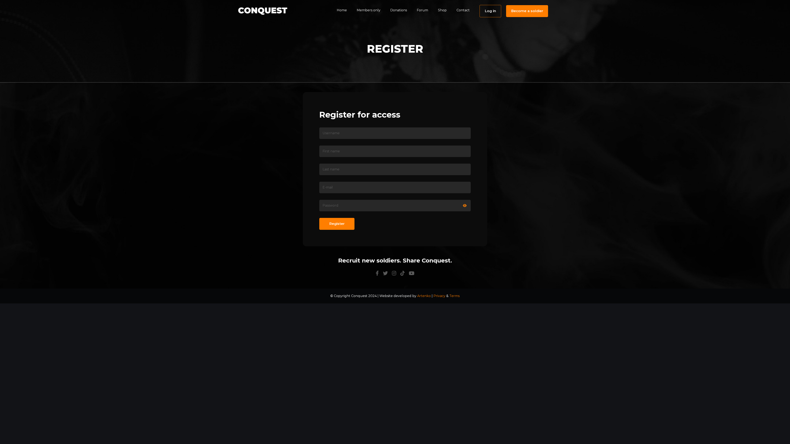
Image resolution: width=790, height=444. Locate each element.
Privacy (439, 296)
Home (342, 10)
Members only (368, 10)
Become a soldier (527, 11)
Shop (442, 10)
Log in (490, 11)
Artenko (424, 296)
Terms (454, 296)
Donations (398, 10)
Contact (463, 10)
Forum (422, 10)
